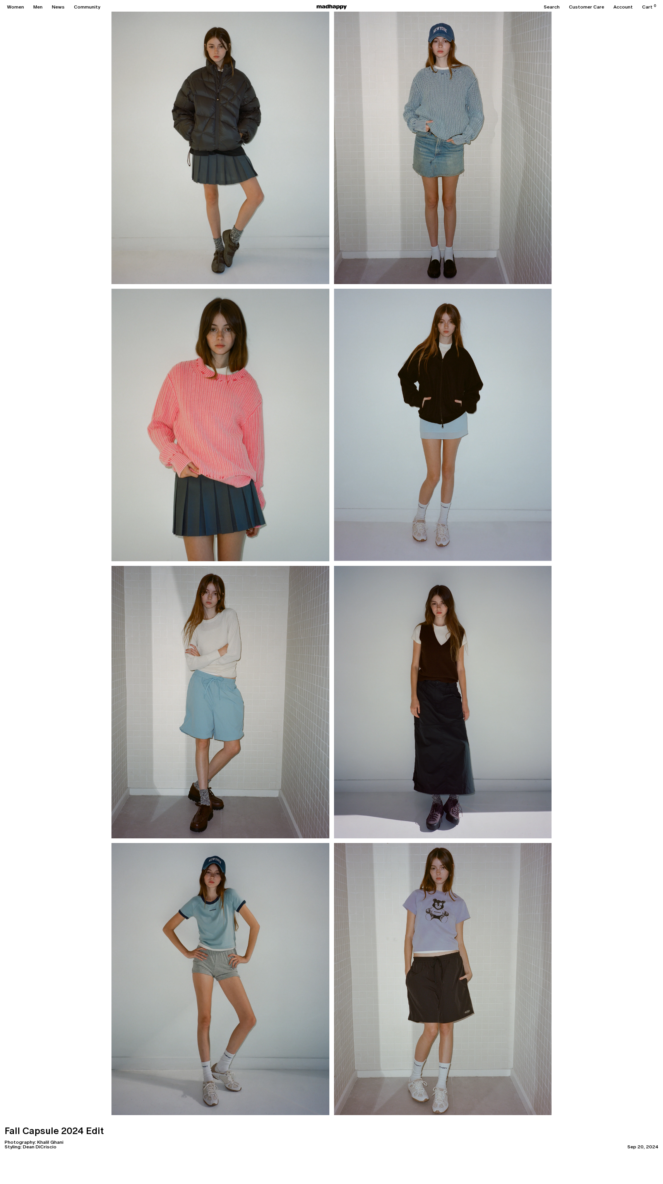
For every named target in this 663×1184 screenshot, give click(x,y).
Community (87, 7)
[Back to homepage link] (332, 7)
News (58, 7)
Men (38, 7)
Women (15, 7)
